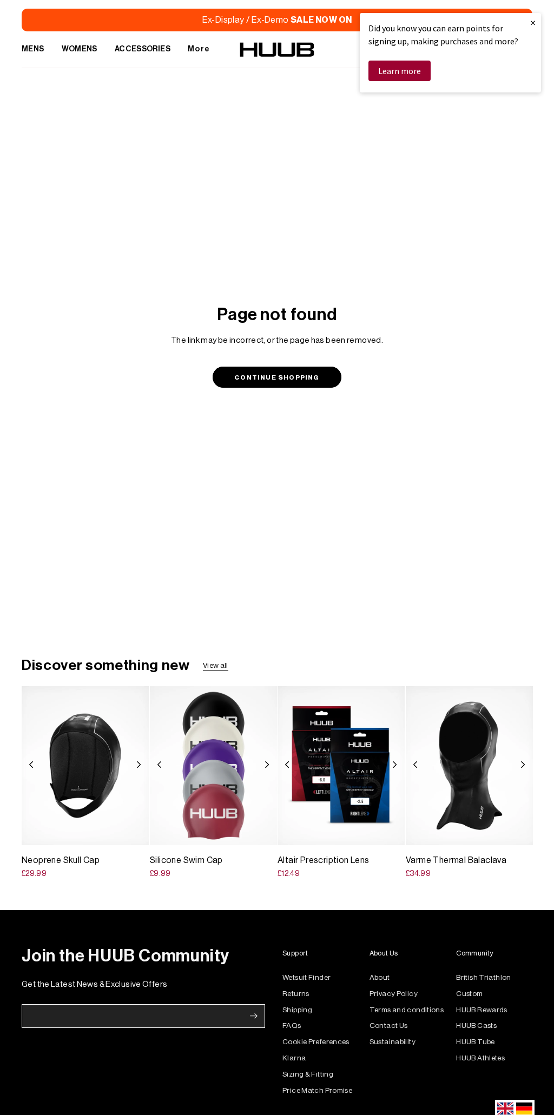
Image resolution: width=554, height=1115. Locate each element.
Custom (469, 993)
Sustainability (393, 1041)
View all (215, 665)
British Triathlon (483, 977)
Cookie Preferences (315, 1041)
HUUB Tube (475, 1041)
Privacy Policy (394, 993)
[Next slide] (141, 766)
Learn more (399, 70)
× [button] (533, 22)
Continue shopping (276, 377)
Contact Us (389, 1025)
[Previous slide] (28, 766)
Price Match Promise (317, 1090)
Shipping (297, 1009)
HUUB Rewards (481, 1009)
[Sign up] (253, 1016)
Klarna (294, 1057)
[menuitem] (33, 50)
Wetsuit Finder (306, 977)
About (380, 977)
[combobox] (505, 1108)
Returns (295, 993)
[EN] (505, 1108)
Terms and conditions (407, 1009)
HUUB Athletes (480, 1057)
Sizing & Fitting (307, 1074)
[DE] (524, 1108)
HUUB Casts (476, 1025)
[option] (524, 1108)
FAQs (291, 1025)
